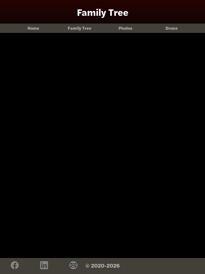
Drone (171, 28)
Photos (125, 28)
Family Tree (79, 28)
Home (33, 28)
